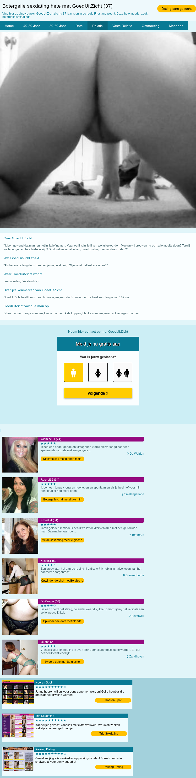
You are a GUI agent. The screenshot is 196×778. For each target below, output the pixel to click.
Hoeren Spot (113, 700)
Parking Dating (113, 767)
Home (9, 26)
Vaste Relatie (122, 26)
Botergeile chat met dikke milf (62, 499)
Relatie (97, 26)
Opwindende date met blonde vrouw (62, 622)
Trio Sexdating (108, 733)
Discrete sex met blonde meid (62, 459)
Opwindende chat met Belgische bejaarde (62, 581)
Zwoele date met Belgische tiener (62, 662)
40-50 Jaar (31, 26)
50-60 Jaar (57, 26)
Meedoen (176, 26)
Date (79, 26)
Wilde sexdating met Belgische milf (62, 540)
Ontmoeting (150, 26)
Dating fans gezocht (177, 9)
